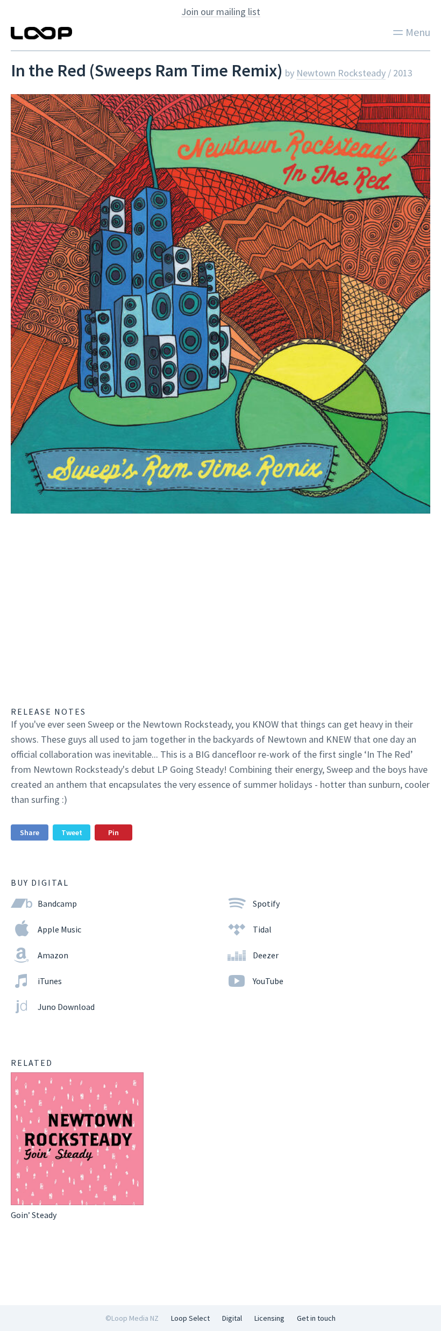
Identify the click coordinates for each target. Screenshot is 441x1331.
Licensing (269, 1318)
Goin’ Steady (33, 1214)
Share (29, 832)
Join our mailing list (220, 11)
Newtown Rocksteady (341, 73)
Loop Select (190, 1318)
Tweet (71, 832)
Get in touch (316, 1318)
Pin (113, 832)
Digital (232, 1318)
